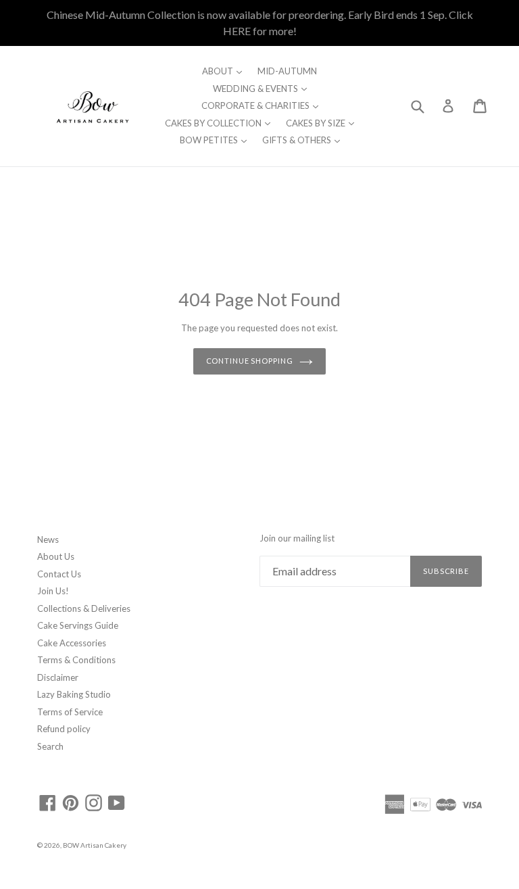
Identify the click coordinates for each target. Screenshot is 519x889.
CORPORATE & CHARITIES (263, 105)
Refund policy (64, 728)
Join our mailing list (297, 538)
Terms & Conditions (76, 659)
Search (50, 746)
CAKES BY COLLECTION (221, 122)
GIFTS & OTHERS (304, 139)
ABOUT (225, 70)
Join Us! (53, 590)
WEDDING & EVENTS (263, 88)
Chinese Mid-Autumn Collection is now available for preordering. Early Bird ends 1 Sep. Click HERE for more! (260, 22)
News (48, 539)
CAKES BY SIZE (323, 122)
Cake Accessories (71, 643)
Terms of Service (70, 711)
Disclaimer (57, 677)
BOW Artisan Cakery (94, 845)
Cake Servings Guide (77, 625)
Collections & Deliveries (83, 608)
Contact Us (59, 574)
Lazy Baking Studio (74, 694)
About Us (55, 556)
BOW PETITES (216, 139)
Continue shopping (249, 360)
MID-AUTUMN (287, 71)
